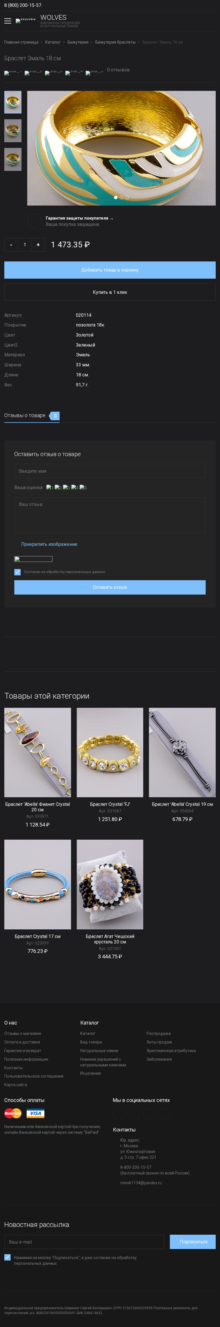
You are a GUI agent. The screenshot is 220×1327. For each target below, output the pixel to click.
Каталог (88, 1033)
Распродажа (159, 1033)
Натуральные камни (99, 1050)
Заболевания (159, 1059)
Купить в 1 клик (110, 292)
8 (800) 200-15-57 (22, 5)
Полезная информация (26, 1059)
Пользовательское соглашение (34, 1076)
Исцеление (90, 1073)
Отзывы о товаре (30, 415)
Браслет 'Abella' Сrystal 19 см (182, 804)
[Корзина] (211, 21)
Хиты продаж (159, 1042)
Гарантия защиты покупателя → (80, 218)
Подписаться (193, 1241)
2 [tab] (121, 197)
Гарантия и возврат (22, 1050)
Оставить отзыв (110, 587)
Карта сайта (15, 1084)
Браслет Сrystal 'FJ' (110, 804)
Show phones (44, 5)
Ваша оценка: (28, 487)
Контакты (13, 1068)
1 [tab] (115, 197)
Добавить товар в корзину (110, 270)
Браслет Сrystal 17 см (37, 936)
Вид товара (91, 1042)
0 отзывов (118, 70)
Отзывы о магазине (22, 1033)
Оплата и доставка (22, 1042)
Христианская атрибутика (171, 1050)
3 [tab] (127, 197)
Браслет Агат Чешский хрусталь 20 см (110, 939)
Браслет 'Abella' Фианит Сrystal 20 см (37, 807)
